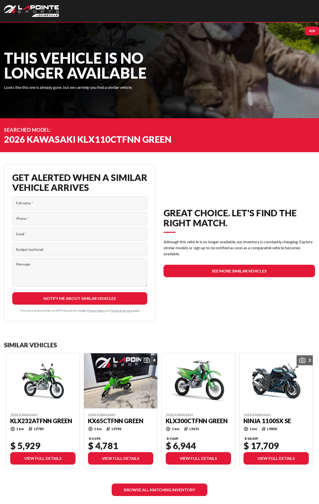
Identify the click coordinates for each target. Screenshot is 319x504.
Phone (22, 218)
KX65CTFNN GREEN (115, 420)
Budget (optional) (29, 249)
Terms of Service (121, 310)
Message (23, 264)
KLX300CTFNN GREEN (197, 420)
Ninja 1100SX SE (267, 420)
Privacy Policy (96, 310)
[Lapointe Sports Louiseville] (31, 11)
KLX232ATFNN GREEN (41, 420)
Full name (24, 203)
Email (21, 234)
